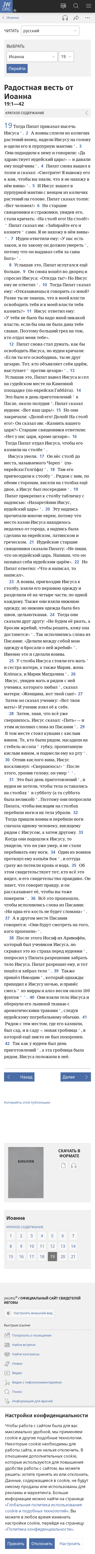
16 (75, 436)
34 (53, 852)
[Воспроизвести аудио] (65, 18)
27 (80, 694)
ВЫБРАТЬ (16, 46)
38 (11, 938)
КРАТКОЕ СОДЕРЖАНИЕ (24, 1227)
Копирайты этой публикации (27, 1102)
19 (8, 125)
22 (77, 562)
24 (52, 615)
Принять (15, 1543)
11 (29, 311)
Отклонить (41, 1543)
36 (33, 898)
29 (82, 727)
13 (72, 370)
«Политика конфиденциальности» (39, 1529)
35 (74, 865)
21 (32, 542)
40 (32, 997)
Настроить (70, 1543)
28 (11, 714)
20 (48, 509)
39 (56, 971)
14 (79, 390)
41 (85, 1017)
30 (7, 760)
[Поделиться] (76, 18)
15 (59, 410)
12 (11, 344)
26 (73, 674)
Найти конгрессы (22, 1354)
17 (42, 456)
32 (76, 812)
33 (81, 832)
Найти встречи (19, 1345)
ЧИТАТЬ (11, 30)
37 (7, 918)
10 (45, 285)
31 (11, 780)
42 (7, 1043)
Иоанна (13, 17)
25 (11, 661)
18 (52, 469)
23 (11, 582)
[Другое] (87, 18)
